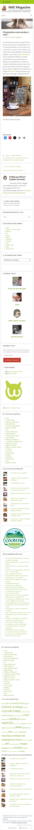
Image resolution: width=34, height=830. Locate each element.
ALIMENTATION (18, 703)
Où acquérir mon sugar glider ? (19, 473)
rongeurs (21, 160)
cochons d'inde (25, 712)
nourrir (16, 732)
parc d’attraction (24, 54)
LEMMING (8, 455)
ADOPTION (6, 20)
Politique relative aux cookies (19, 822)
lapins (24, 727)
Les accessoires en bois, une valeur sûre (16, 632)
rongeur (17, 160)
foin (19, 715)
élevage (22, 751)
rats (13, 160)
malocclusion (4, 732)
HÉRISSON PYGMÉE (11, 463)
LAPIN (7, 227)
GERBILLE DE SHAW (11, 445)
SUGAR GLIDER (10, 245)
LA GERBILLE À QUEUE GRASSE (14, 441)
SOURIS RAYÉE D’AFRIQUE (12, 436)
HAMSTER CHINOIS (11, 428)
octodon (18, 739)
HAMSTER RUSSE (10, 424)
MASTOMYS (9, 457)
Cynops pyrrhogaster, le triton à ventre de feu (18, 603)
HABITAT (23, 719)
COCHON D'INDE (11, 711)
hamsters (24, 723)
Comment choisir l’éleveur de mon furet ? (17, 576)
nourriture (22, 732)
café (12, 158)
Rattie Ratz (11, 71)
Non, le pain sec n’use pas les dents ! (13, 170)
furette (7, 719)
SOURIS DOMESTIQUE (11, 432)
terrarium (9, 751)
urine (17, 751)
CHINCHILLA (9, 239)
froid (21, 715)
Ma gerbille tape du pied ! (12, 583)
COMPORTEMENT (7, 715)
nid (13, 732)
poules (3, 744)
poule (30, 740)
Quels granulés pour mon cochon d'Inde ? (21, 789)
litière (29, 728)
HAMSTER (8, 231)
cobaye (19, 707)
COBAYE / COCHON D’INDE (13, 229)
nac (14, 158)
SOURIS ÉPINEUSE (10, 434)
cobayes (25, 707)
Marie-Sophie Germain (14, 37)
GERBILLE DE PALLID (11, 443)
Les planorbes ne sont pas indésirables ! (16, 624)
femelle (16, 715)
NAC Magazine (19, 7)
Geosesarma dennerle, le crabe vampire (16, 589)
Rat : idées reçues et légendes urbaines (16, 634)
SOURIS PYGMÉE (10, 437)
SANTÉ (11, 748)
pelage (24, 740)
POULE (7, 247)
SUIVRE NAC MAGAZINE (12, 360)
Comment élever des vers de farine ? (15, 630)
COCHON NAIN (10, 249)
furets (3, 719)
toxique (14, 751)
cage (27, 703)
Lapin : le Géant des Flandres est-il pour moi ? (18, 612)
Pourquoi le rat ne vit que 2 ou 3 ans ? (20, 779)
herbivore (29, 723)
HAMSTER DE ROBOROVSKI (13, 426)
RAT (10, 160)
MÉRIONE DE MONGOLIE (12, 439)
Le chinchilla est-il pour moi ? (14, 591)
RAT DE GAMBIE (10, 453)
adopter (3, 703)
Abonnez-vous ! (9, 346)
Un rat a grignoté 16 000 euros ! (14, 574)
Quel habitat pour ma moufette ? (14, 577)
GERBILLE (8, 237)
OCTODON (8, 241)
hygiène (3, 728)
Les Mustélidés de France (17, 483)
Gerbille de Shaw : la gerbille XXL (15, 597)
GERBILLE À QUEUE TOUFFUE (13, 447)
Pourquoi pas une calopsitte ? (14, 585)
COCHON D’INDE (10, 420)
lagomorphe (10, 728)
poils (27, 740)
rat (30, 45)
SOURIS (8, 235)
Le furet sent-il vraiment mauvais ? (15, 622)
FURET (7, 243)
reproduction (15, 744)
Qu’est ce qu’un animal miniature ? (15, 587)
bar (9, 158)
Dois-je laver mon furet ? (12, 593)
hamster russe (17, 723)
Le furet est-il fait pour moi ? (13, 636)
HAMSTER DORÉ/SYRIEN (12, 422)
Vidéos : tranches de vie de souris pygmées (17, 595)
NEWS (19, 156)
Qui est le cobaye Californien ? (13, 166)
